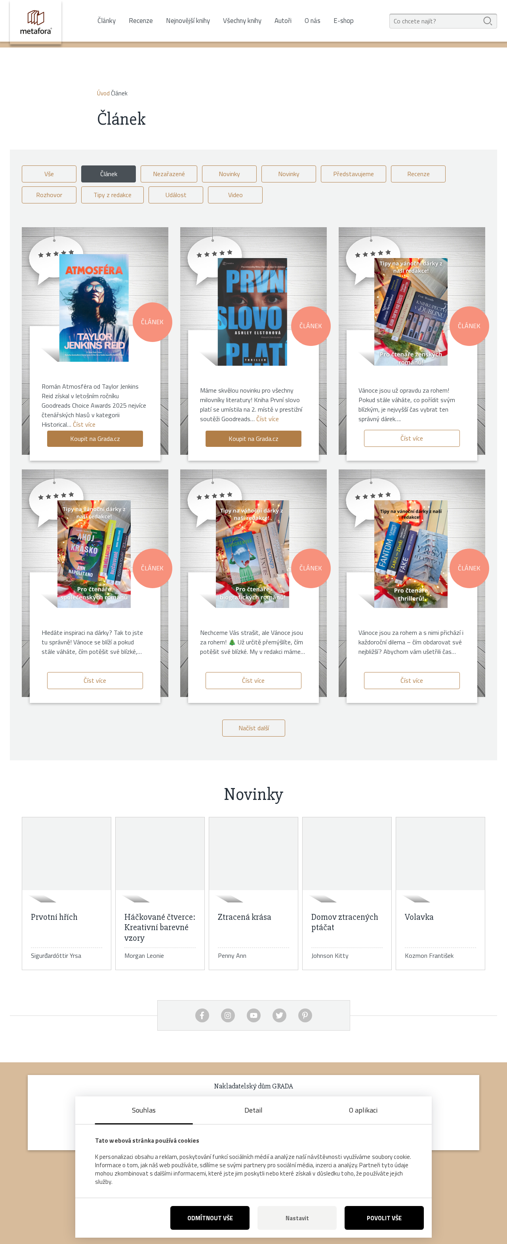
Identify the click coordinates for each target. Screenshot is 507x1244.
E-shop (344, 21)
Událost (176, 194)
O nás (312, 21)
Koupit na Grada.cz (95, 438)
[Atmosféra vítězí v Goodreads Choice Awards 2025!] (94, 308)
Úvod (103, 93)
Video (235, 194)
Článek (108, 174)
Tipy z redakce (112, 194)
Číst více (84, 424)
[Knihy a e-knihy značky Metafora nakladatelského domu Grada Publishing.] (35, 22)
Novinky (229, 174)
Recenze (141, 21)
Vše (49, 174)
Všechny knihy (242, 21)
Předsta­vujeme (353, 174)
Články (106, 21)
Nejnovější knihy (188, 21)
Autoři (283, 21)
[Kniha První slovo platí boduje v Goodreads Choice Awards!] (252, 312)
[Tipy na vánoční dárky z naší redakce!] (411, 312)
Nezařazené (169, 174)
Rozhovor (49, 194)
